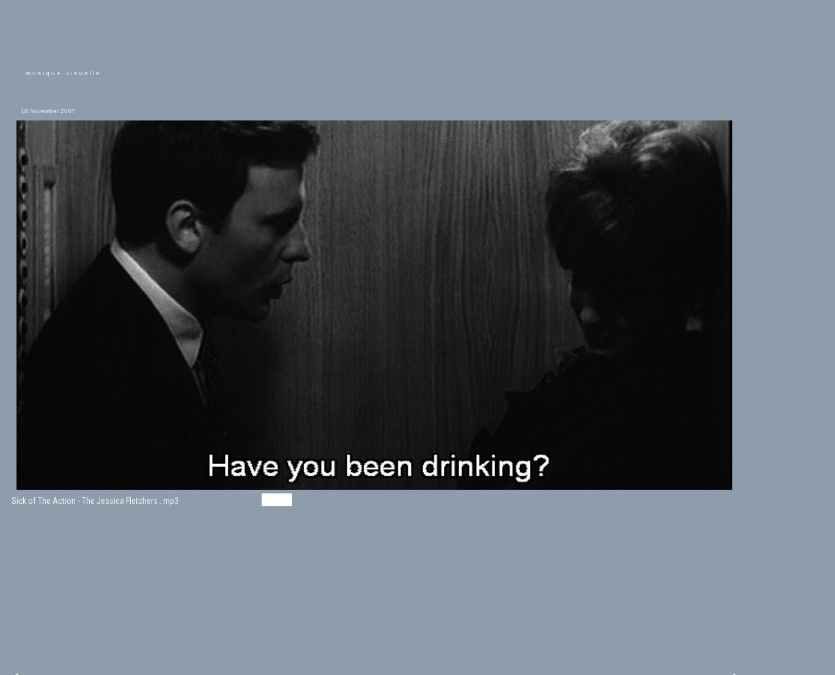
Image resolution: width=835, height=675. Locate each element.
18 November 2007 (48, 111)
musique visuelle (63, 73)
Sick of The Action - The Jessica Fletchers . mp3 (95, 501)
